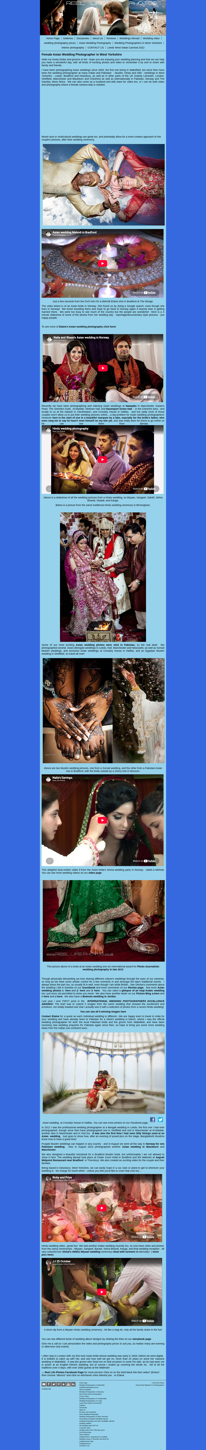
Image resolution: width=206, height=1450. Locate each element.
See (43, 1372)
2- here (81, 990)
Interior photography (73, 47)
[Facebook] (49, 1384)
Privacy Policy (84, 1396)
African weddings (85, 1389)
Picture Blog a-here (147, 993)
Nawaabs (131, 406)
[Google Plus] (63, 1384)
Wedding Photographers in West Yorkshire (138, 43)
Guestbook (89, 987)
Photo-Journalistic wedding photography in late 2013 (121, 968)
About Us (98, 38)
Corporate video (84, 1428)
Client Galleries (84, 1434)
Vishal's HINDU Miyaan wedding (81, 1251)
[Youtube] (68, 1384)
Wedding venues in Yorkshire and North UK (94, 1439)
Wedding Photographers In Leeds (90, 1401)
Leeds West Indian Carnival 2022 (125, 47)
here (47, 996)
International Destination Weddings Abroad (93, 1419)
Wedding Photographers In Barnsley (91, 1392)
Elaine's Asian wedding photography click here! (87, 326)
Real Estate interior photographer (90, 1394)
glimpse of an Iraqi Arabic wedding (143, 990)
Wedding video (151, 38)
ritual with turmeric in (126, 1251)
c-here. (59, 996)
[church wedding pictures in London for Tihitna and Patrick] (150, 1251)
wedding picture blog (86, 1441)
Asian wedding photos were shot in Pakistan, (105, 645)
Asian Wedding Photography (95, 43)
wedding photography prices (60, 43)
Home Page (53, 38)
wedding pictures (85, 1443)
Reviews (111, 38)
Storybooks (83, 38)
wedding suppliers (85, 1423)
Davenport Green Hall (119, 408)
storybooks (83, 1407)
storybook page (141, 1339)
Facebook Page (74, 1372)
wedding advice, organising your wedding (93, 1437)
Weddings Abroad (129, 38)
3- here (95, 990)
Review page (135, 987)
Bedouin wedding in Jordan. (99, 996)
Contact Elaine (50, 1016)
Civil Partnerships (85, 1432)
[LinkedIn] (73, 1384)
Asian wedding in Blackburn (141, 1146)
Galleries (68, 38)
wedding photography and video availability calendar (96, 1421)
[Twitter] (53, 1384)
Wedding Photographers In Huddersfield (92, 1398)
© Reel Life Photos (158, 1383)
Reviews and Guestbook (87, 1412)
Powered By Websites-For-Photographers (150, 1385)
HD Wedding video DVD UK (88, 1425)
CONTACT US (96, 47)
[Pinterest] (58, 1384)
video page (95, 872)
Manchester (49, 1149)
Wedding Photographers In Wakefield (91, 1385)
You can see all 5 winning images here (103, 1011)
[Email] (44, 1384)
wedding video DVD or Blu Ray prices (92, 1430)
